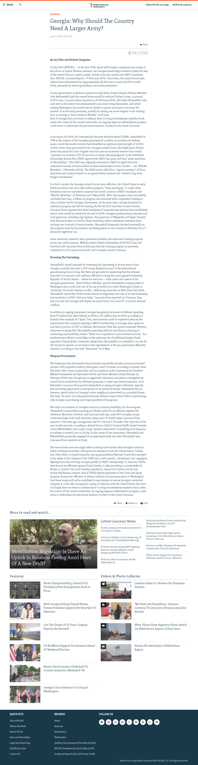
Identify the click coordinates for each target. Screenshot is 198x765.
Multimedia (60, 737)
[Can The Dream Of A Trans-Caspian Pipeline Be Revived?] (25, 631)
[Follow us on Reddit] (108, 722)
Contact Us (15, 754)
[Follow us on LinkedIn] (143, 722)
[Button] (144, 45)
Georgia (55, 14)
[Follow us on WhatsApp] (150, 722)
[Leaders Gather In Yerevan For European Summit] (116, 590)
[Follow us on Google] (122, 722)
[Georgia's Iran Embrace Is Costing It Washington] (25, 694)
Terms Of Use (16, 732)
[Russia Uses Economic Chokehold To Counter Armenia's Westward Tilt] (25, 673)
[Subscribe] (156, 722)
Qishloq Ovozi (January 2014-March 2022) (75, 743)
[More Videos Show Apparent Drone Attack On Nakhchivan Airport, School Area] (116, 631)
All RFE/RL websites (182, 5)
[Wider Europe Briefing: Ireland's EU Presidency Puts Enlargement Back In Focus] (25, 590)
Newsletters (60, 732)
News (57, 721)
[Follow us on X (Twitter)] (129, 722)
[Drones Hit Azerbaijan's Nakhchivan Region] (116, 652)
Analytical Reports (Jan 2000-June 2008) (74, 754)
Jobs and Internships (20, 737)
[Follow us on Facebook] (136, 722)
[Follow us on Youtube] (102, 722)
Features (58, 726)
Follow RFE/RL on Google (157, 5)
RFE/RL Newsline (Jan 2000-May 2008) (74, 748)
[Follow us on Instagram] (115, 722)
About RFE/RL (17, 721)
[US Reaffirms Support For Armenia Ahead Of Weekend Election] (25, 652)
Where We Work (18, 726)
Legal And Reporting (20, 743)
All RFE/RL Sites (18, 748)
